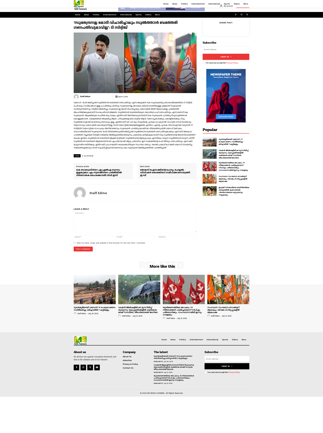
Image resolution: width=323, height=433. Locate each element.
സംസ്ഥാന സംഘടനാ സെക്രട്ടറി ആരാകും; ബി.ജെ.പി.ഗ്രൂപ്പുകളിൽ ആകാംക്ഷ (233, 178)
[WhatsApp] (234, 28)
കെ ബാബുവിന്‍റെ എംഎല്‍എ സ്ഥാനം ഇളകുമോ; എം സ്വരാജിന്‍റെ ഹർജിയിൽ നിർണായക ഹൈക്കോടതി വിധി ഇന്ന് (99, 173)
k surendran (88, 156)
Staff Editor (85, 96)
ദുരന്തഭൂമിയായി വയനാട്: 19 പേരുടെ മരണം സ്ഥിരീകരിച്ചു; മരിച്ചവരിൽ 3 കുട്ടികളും (231, 141)
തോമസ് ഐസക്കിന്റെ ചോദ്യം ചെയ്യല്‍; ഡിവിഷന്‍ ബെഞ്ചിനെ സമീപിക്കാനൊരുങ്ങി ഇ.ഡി (165, 173)
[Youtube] (97, 367)
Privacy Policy (232, 63)
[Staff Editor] (76, 96)
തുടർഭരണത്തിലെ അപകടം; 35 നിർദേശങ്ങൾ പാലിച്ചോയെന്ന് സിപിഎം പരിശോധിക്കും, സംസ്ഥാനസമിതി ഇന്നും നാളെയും (233, 166)
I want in (224, 57)
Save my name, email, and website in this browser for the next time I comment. (111, 243)
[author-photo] (75, 313)
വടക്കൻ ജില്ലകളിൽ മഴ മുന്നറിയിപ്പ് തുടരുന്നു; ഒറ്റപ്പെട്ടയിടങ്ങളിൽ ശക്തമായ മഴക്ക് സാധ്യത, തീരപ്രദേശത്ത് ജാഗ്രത (233, 154)
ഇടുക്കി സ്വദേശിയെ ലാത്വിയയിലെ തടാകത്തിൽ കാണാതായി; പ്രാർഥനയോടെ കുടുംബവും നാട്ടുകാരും (234, 191)
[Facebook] (236, 15)
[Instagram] (241, 15)
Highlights (158, 361)
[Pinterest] (228, 28)
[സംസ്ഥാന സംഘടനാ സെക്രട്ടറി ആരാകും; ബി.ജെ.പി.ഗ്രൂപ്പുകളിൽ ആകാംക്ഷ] (210, 179)
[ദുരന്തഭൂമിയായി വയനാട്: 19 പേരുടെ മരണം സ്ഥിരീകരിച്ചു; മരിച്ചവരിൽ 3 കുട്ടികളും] (210, 142)
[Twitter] (247, 15)
